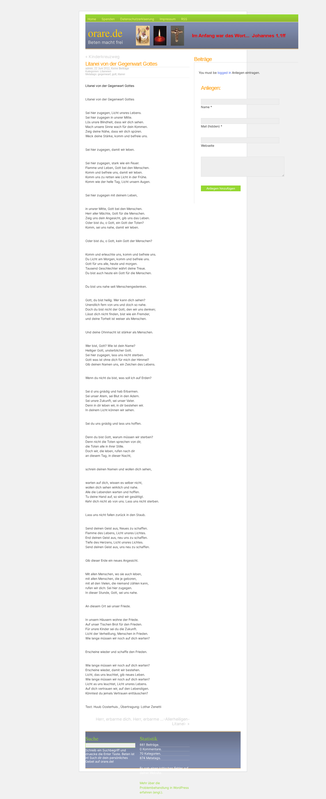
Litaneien (105, 71)
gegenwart (104, 74)
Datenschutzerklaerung (137, 19)
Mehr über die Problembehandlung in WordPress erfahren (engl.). (164, 787)
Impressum (168, 19)
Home (92, 19)
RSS (184, 19)
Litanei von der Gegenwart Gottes (121, 64)
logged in (224, 72)
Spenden (108, 19)
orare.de (105, 32)
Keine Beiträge (120, 68)
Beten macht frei (105, 42)
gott (114, 74)
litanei (121, 74)
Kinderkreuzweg (104, 56)
